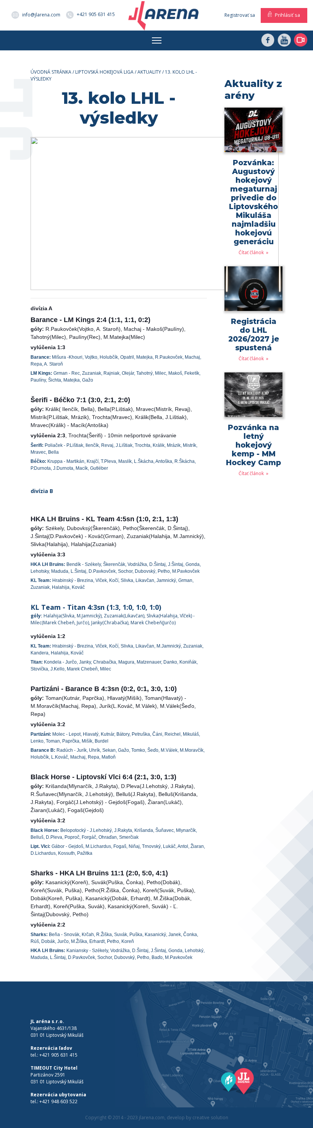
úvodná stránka (51, 72)
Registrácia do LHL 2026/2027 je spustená (253, 334)
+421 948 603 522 (58, 1101)
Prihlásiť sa (287, 14)
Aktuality (149, 72)
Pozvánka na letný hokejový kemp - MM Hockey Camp (253, 445)
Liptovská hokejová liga (104, 72)
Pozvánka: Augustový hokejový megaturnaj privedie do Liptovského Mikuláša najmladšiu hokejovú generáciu (253, 202)
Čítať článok (252, 252)
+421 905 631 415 (96, 14)
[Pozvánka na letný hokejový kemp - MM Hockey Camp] (253, 397)
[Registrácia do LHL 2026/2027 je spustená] (253, 291)
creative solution (210, 1117)
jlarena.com (152, 1117)
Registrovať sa (239, 15)
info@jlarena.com (41, 14)
